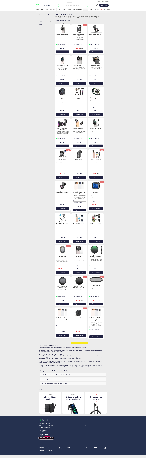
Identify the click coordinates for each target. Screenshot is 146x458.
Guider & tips (70, 425)
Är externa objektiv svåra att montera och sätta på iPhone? (54, 379)
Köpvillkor (86, 423)
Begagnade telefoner (77, 9)
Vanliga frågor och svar (72, 429)
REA (101, 9)
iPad (42, 9)
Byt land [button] (98, 1)
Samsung (59, 9)
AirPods (46, 9)
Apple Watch (52, 9)
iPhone (37, 9)
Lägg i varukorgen (63, 83)
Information (107, 9)
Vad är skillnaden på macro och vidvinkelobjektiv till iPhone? (54, 383)
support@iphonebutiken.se (44, 431)
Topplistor (91, 9)
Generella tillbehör (43, 12)
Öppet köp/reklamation (89, 425)
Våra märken (69, 427)
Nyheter (97, 9)
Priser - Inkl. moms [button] (105, 1)
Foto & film (50, 12)
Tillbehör (69, 9)
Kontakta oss (87, 429)
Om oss (68, 423)
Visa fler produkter (79, 343)
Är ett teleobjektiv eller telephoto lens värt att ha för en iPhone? (56, 374)
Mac (64, 9)
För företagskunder (88, 427)
